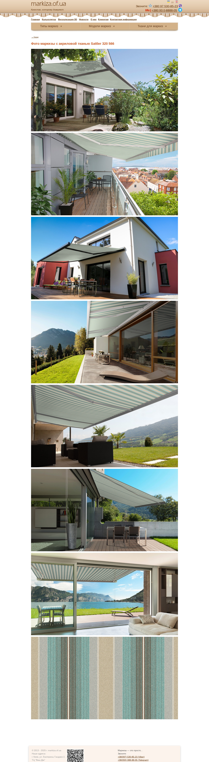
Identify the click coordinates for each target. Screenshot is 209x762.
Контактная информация (123, 19)
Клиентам (103, 19)
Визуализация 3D (67, 19)
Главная (35, 19)
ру (172, 2)
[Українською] (168, 1)
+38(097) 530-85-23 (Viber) (131, 757)
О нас (94, 19)
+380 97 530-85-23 (165, 6)
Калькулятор (49, 19)
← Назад (35, 37)
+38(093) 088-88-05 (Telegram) (133, 760)
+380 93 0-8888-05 (164, 10)
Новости (83, 19)
